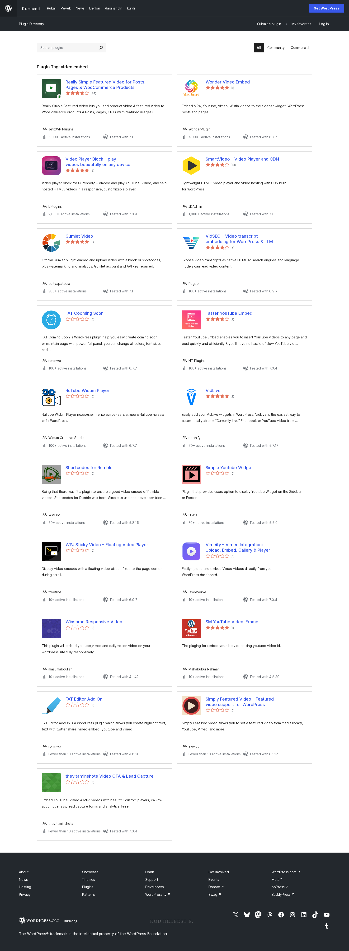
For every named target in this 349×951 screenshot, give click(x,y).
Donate (216, 887)
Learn (149, 872)
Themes (88, 879)
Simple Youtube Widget (229, 467)
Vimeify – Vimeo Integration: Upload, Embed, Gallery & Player (238, 547)
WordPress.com (286, 872)
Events (213, 879)
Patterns (88, 894)
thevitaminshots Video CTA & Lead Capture (110, 776)
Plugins (87, 887)
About (23, 872)
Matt (277, 879)
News (23, 879)
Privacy (25, 894)
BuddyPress (283, 894)
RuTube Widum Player (87, 390)
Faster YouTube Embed (229, 313)
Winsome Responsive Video (94, 621)
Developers (154, 887)
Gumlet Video (79, 236)
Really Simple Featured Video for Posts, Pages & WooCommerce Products (106, 84)
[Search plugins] (101, 47)
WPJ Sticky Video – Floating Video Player (107, 544)
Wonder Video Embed (228, 81)
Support (151, 879)
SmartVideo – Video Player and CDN (242, 159)
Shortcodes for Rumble (89, 467)
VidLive (213, 390)
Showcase (90, 872)
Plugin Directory (31, 24)
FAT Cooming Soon (85, 313)
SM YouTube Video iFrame (232, 621)
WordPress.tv (157, 894)
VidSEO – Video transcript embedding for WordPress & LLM (239, 239)
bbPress (280, 887)
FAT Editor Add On (84, 699)
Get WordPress (327, 8)
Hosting (25, 887)
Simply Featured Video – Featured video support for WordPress (240, 702)
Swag (214, 894)
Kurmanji (70, 921)
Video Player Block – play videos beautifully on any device (98, 162)
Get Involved (218, 872)
